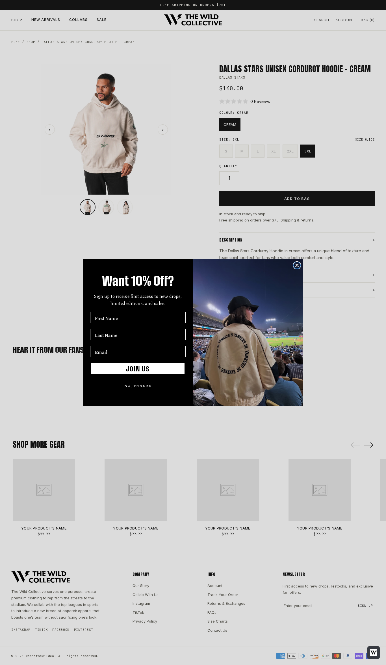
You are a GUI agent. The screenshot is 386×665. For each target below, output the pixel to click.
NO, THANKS (138, 385)
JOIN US (138, 369)
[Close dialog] (297, 265)
